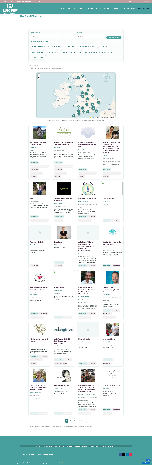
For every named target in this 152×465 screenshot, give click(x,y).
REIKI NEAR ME (104, 8)
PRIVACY (61, 446)
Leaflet (93, 117)
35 (85, 421)
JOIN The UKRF (143, 8)
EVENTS (117, 8)
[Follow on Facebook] (120, 454)
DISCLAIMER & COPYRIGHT (49, 446)
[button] (97, 99)
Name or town (81, 32)
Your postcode (35, 32)
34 (81, 421)
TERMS (38, 446)
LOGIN (138, 1)
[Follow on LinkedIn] (127, 454)
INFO (81, 8)
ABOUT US (71, 8)
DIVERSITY (103, 446)
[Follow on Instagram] (130, 454)
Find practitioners (114, 37)
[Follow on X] (123, 454)
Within (65, 32)
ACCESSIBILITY (112, 446)
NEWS (126, 8)
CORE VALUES (94, 446)
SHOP (133, 8)
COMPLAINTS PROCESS (73, 446)
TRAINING (91, 8)
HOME (63, 8)
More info (64, 463)
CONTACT (131, 1)
